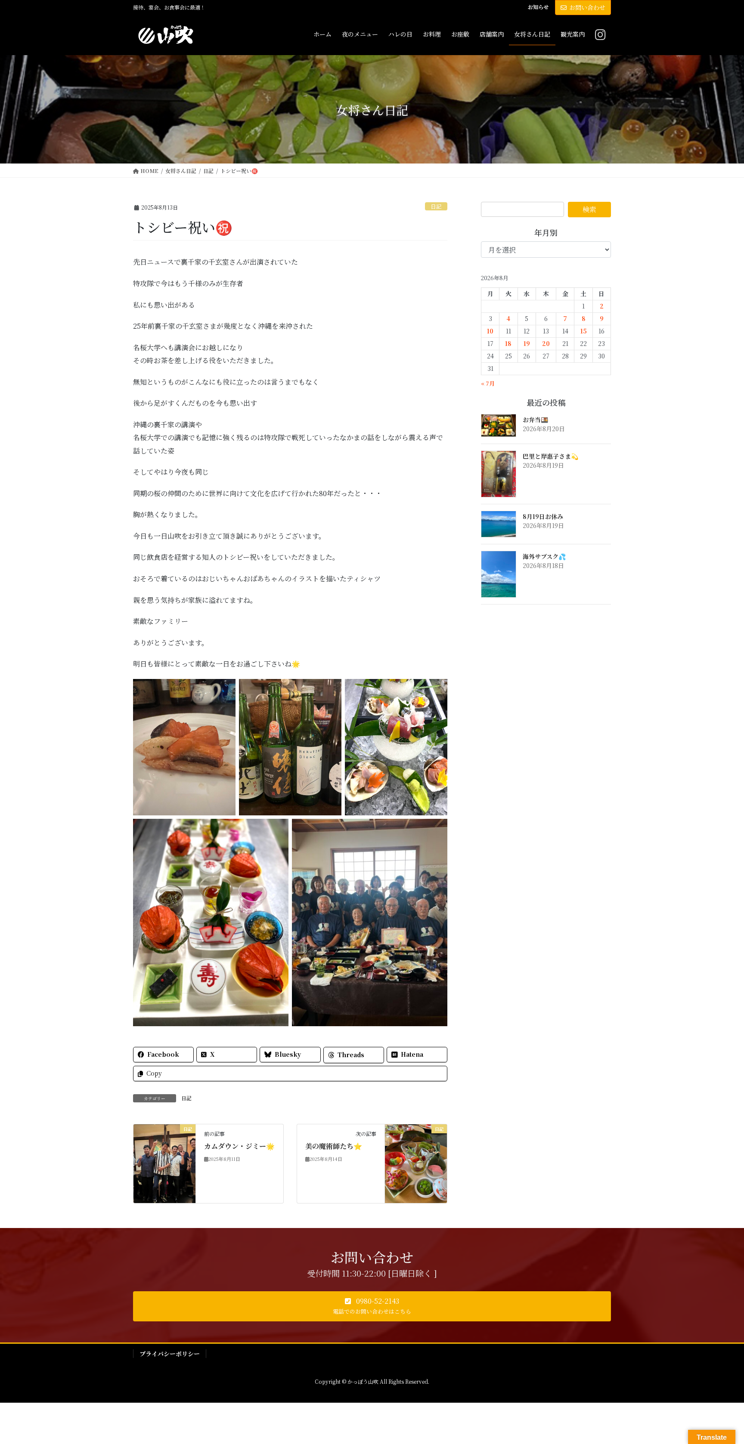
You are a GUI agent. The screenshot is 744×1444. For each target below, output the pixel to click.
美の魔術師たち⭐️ (333, 1146)
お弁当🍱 (535, 419)
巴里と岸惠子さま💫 (550, 456)
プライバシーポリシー (170, 1353)
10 (490, 331)
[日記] (164, 1146)
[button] (372, 1306)
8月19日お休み (543, 516)
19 (527, 343)
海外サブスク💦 (544, 556)
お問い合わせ (587, 7)
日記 (436, 206)
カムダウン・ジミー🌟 (239, 1146)
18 (508, 343)
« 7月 (488, 383)
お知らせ (538, 6)
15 (583, 331)
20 (546, 343)
